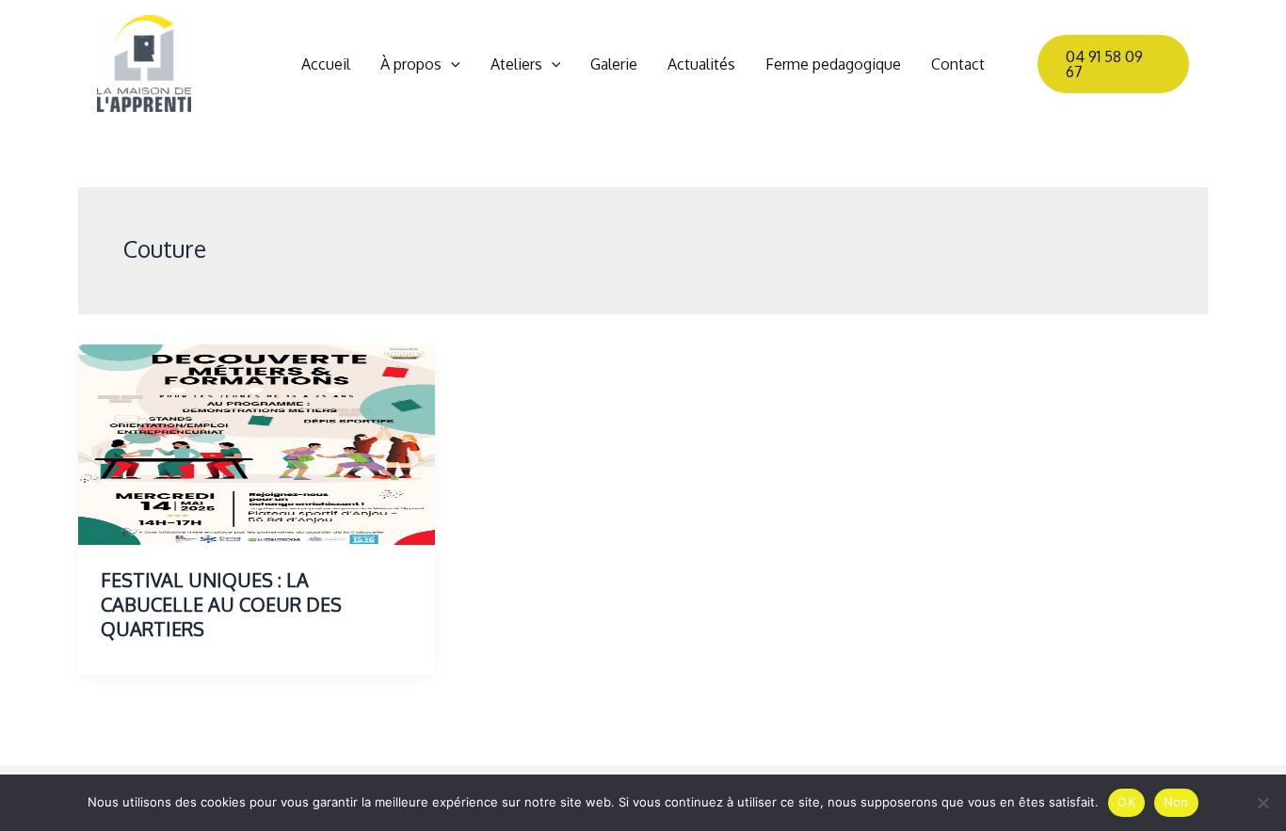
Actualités (701, 64)
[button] (451, 64)
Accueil (325, 64)
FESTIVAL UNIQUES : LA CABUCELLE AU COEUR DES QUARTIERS (221, 604)
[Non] (1262, 802)
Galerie (613, 64)
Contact (958, 64)
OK (1126, 801)
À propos (411, 64)
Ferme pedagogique (833, 64)
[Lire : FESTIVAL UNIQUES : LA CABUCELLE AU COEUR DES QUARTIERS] (256, 443)
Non (1176, 801)
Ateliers (516, 64)
